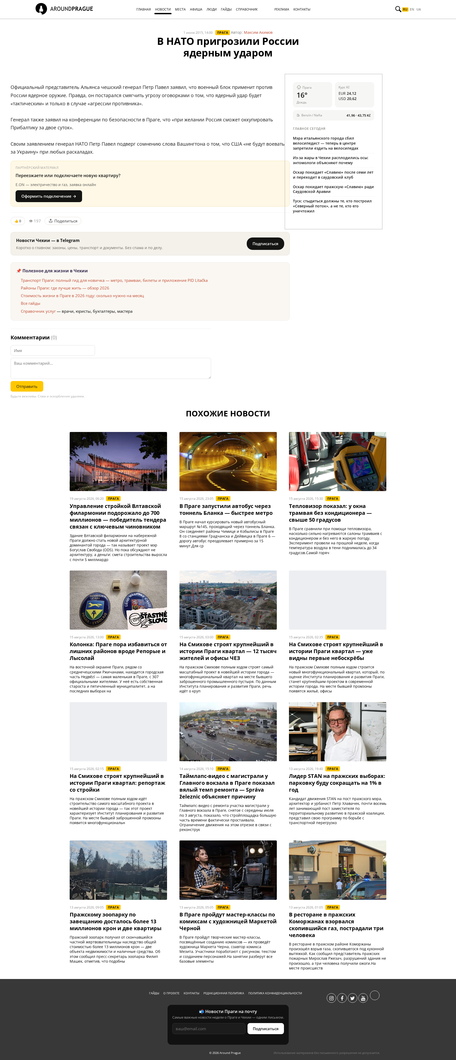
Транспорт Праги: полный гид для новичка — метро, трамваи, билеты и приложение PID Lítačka (114, 280)
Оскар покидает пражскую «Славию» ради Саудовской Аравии (333, 189)
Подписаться (265, 243)
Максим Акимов (258, 32)
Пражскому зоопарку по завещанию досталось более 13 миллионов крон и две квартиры (116, 921)
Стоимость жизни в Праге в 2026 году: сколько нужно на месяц (82, 295)
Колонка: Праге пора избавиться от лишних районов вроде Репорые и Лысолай (118, 651)
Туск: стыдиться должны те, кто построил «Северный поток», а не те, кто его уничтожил (332, 205)
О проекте (171, 993)
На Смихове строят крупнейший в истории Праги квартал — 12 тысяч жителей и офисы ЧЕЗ (228, 651)
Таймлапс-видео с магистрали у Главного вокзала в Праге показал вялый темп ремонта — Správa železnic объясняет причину (227, 786)
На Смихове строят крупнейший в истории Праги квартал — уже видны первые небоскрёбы (336, 651)
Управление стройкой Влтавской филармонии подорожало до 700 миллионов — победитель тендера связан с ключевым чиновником (118, 516)
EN (412, 9)
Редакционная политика (223, 993)
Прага (222, 32)
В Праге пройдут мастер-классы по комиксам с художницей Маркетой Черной (228, 921)
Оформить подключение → (48, 196)
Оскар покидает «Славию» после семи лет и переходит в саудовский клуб (333, 175)
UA (418, 9)
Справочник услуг (38, 311)
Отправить (26, 386)
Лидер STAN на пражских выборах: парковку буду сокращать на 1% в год (337, 783)
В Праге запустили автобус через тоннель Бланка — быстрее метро (226, 509)
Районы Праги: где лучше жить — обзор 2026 (65, 288)
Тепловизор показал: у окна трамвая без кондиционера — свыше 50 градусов (330, 513)
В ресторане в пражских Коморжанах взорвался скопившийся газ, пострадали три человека (336, 925)
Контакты (191, 993)
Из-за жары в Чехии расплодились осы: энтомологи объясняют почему (330, 160)
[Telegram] (374, 998)
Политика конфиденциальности (275, 993)
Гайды (154, 993)
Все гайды (30, 303)
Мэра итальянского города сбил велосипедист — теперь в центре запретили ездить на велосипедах (325, 143)
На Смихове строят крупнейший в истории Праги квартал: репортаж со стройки (117, 783)
